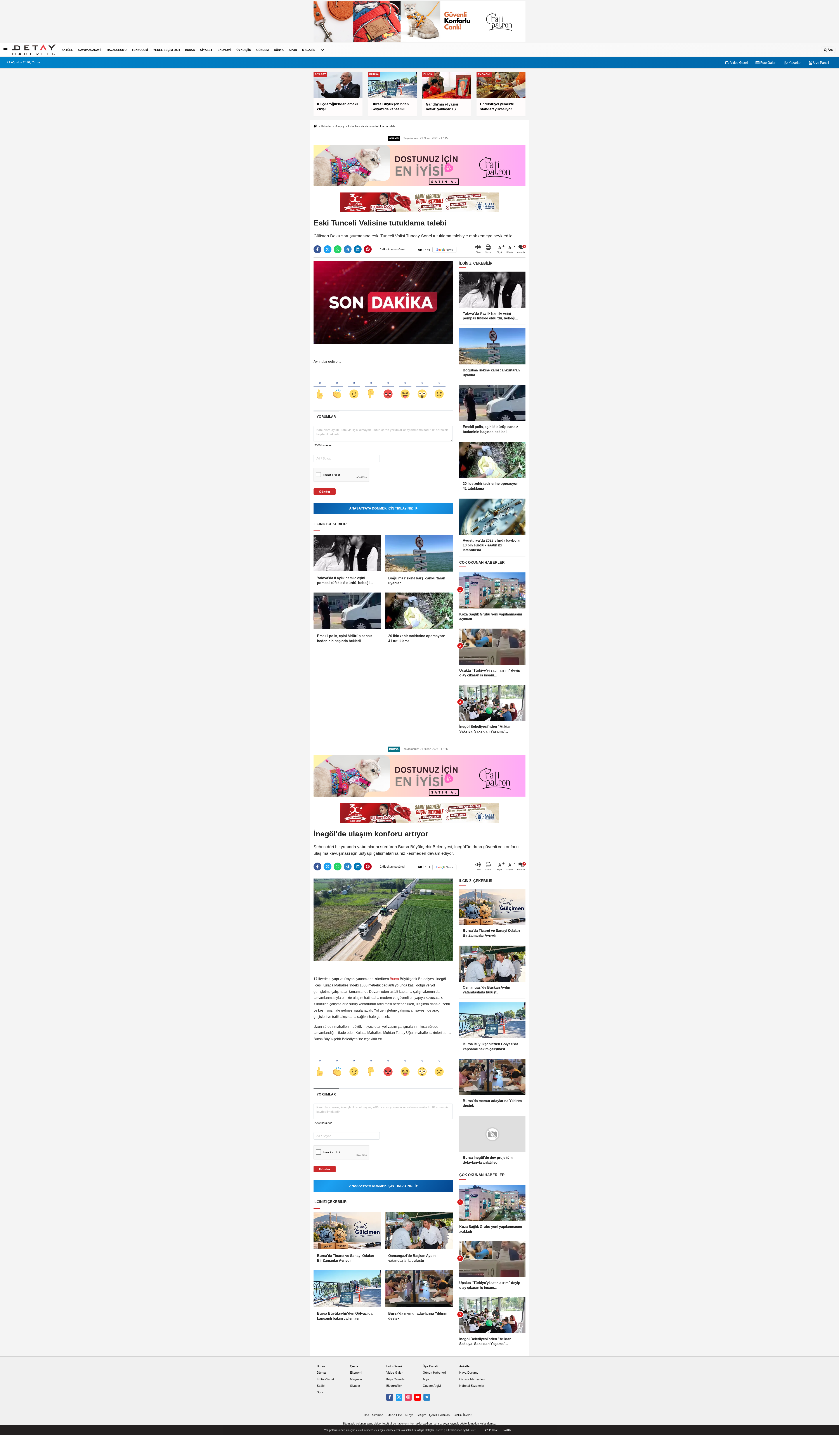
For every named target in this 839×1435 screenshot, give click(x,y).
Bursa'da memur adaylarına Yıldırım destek (417, 1316)
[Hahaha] (405, 386)
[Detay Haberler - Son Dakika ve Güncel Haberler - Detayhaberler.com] (33, 50)
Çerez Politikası (440, 1414)
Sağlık (321, 1385)
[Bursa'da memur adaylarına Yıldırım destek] (418, 1288)
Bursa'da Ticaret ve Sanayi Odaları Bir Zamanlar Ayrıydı (345, 1258)
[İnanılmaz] (422, 386)
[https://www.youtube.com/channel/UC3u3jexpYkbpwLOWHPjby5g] (417, 1397)
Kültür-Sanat (325, 1379)
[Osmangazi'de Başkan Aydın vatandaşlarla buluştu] (418, 1230)
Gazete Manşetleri (472, 1379)
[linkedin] (358, 249)
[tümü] (322, 49)
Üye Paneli (820, 62)
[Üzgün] (439, 386)
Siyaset (206, 50)
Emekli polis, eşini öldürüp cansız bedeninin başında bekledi (344, 638)
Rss (366, 1414)
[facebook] (317, 249)
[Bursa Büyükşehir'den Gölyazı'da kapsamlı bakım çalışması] (347, 1288)
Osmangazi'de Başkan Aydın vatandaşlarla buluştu (412, 1258)
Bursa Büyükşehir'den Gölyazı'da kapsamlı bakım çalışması (345, 1316)
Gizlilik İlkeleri (463, 1414)
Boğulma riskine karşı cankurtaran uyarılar (416, 580)
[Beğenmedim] (371, 386)
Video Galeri (738, 62)
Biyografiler (394, 1385)
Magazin (308, 50)
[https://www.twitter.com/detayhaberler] (399, 1397)
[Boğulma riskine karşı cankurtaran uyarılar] (418, 553)
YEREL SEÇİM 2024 (166, 50)
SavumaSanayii (90, 50)
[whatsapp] (337, 249)
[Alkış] (337, 386)
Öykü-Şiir (243, 50)
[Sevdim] (354, 386)
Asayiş (339, 126)
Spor (293, 50)
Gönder (324, 491)
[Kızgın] (388, 386)
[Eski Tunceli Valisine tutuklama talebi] (383, 302)
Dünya (279, 50)
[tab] (326, 416)
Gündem (262, 50)
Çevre (354, 1366)
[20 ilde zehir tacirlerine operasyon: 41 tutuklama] (418, 611)
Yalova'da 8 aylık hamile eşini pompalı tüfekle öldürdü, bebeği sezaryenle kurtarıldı (343, 581)
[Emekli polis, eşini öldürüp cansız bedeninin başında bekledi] (347, 611)
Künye (409, 1414)
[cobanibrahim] (426, 1397)
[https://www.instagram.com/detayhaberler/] (408, 1397)
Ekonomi (224, 50)
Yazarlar (794, 62)
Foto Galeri (767, 62)
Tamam (507, 1430)
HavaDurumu (117, 50)
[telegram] (348, 249)
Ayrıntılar (491, 1430)
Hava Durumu (468, 1372)
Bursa (190, 50)
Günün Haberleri (434, 1372)
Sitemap (377, 1414)
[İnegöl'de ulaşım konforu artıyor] (383, 919)
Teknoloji (140, 50)
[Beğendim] (320, 386)
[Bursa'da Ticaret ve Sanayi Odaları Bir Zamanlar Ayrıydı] (347, 1230)
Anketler (465, 1366)
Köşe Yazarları (396, 1379)
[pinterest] (368, 249)
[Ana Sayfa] (315, 126)
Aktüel (67, 50)
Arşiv (426, 1379)
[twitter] (327, 249)
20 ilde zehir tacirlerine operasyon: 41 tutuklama (416, 638)
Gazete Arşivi (432, 1385)
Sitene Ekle (394, 1414)
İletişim (421, 1414)
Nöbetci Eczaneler (471, 1385)
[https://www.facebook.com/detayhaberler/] (389, 1397)
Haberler (326, 126)
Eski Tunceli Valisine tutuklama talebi (371, 126)
